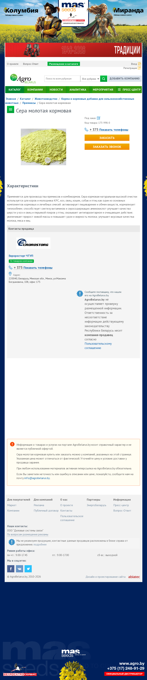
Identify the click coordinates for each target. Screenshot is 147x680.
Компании (35, 89)
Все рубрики (89, 78)
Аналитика (78, 89)
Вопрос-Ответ (30, 63)
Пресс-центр (132, 89)
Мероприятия (103, 89)
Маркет (11, 505)
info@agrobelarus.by (37, 478)
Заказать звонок (107, 147)
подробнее (40, 544)
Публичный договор (46, 510)
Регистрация (130, 68)
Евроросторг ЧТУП (21, 255)
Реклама (39, 505)
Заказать (107, 138)
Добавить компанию (125, 78)
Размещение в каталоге (63, 63)
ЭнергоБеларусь (96, 505)
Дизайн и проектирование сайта (105, 576)
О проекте (12, 63)
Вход (134, 63)
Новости (56, 89)
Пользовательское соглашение (71, 518)
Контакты (66, 510)
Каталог (15, 89)
